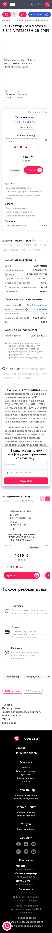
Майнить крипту (11, 715)
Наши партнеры (26, 753)
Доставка (26, 774)
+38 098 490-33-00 (26, 884)
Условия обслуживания (26, 798)
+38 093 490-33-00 (26, 869)
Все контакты (26, 889)
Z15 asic (6, 719)
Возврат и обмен (26, 778)
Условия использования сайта (26, 921)
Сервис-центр (26, 807)
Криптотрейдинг (26, 829)
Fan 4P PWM (40, 309)
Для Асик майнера (37, 305)
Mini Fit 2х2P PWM (26, 122)
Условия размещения (26, 795)
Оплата (26, 767)
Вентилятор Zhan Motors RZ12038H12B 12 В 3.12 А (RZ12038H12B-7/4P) (21, 537)
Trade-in (26, 781)
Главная (6, 20)
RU (39, 4)
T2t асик (7, 704)
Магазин (19, 20)
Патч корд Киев (11, 708)
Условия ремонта (26, 812)
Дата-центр (26, 790)
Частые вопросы (26, 917)
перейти (26, 501)
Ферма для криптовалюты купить (21, 711)
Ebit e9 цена (9, 722)
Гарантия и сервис (26, 771)
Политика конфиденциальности (26, 925)
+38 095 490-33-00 (25, 877)
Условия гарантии (26, 815)
